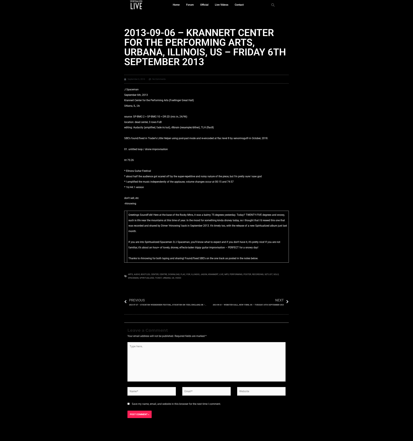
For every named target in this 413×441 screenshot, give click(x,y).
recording (258, 274)
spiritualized (147, 278)
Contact (239, 4)
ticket (158, 278)
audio (137, 274)
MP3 (226, 274)
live (221, 274)
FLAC (183, 274)
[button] (272, 5)
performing (236, 274)
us (173, 278)
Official (204, 4)
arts (130, 274)
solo (276, 274)
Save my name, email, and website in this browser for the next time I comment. (176, 403)
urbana (167, 278)
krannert (213, 274)
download (174, 274)
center (155, 274)
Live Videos (221, 4)
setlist (268, 274)
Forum (190, 4)
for (188, 274)
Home (176, 4)
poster (247, 274)
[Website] (261, 391)
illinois (195, 274)
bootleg (145, 274)
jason (204, 274)
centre (163, 274)
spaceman (133, 278)
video (178, 278)
